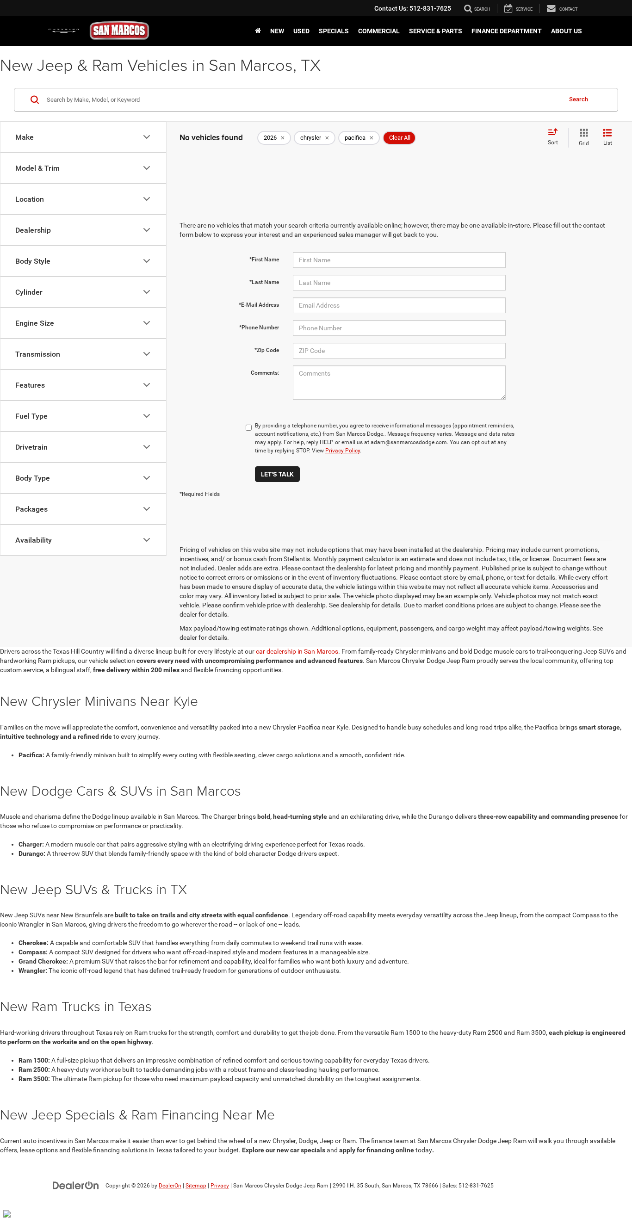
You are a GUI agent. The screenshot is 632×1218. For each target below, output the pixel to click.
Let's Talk (277, 474)
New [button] (277, 31)
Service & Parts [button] (435, 31)
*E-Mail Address (259, 305)
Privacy (220, 1185)
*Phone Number (259, 327)
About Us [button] (566, 31)
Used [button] (301, 31)
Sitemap (196, 1185)
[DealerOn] (75, 1185)
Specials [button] (334, 31)
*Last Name (264, 282)
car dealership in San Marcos (297, 651)
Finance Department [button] (506, 31)
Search (578, 99)
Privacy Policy (342, 450)
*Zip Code (266, 350)
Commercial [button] (379, 31)
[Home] (258, 31)
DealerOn (170, 1185)
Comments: (265, 373)
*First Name (264, 259)
